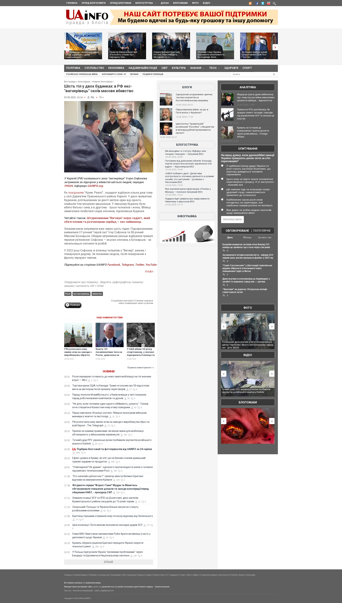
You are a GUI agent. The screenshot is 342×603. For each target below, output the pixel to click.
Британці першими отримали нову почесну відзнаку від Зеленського (112, 516)
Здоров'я (231, 68)
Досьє (165, 3)
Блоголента (224, 575)
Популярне (262, 230)
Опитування (247, 148)
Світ (164, 68)
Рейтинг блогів (237, 575)
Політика (73, 68)
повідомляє (76, 192)
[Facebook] (256, 4)
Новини (109, 371)
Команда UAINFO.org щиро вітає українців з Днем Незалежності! (82, 55)
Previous (65, 47)
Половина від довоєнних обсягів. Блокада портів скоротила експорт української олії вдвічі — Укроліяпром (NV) (188, 163)
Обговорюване (237, 230)
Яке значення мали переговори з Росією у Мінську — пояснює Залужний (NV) (188, 190)
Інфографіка (187, 216)
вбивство (97, 294)
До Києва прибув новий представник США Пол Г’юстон (254, 54)
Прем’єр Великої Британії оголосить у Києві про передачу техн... (123, 54)
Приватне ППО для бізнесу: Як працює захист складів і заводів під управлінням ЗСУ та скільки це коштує (255, 114)
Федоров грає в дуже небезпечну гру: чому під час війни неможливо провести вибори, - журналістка (255, 97)
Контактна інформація (83, 590)
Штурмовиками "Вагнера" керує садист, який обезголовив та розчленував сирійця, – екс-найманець (107, 219)
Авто (162, 575)
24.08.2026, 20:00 (174, 157)
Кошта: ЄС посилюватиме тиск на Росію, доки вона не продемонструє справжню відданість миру (109, 356)
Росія (67, 294)
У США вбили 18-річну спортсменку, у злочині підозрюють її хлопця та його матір (141, 353)
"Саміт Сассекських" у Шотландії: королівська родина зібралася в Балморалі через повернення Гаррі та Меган (247, 268)
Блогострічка (143, 3)
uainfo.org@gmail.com (104, 590)
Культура (179, 68)
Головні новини (80, 575)
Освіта (156, 575)
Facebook (113, 264)
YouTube (151, 264)
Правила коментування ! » (140, 367)
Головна (71, 3)
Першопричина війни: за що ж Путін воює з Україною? (192, 111)
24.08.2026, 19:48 (174, 169)
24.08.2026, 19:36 (174, 185)
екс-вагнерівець (81, 294)
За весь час (264, 237)
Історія (148, 575)
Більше (108, 561)
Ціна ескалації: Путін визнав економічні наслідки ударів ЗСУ (107, 524)
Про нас (67, 590)
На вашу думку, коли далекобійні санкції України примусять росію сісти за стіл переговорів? (247, 158)
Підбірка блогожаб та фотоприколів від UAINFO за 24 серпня (114, 449)
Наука (140, 575)
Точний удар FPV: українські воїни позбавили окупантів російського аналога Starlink (246, 390)
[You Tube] (268, 4)
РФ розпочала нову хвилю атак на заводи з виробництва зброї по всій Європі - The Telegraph (78, 355)
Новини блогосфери (102, 81)
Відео (206, 3)
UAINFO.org (95, 186)
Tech (211, 68)
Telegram (127, 264)
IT (167, 575)
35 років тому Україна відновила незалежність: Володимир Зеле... (211, 54)
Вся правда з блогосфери (77, 81)
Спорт (247, 68)
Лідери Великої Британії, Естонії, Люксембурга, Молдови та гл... (167, 54)
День (230, 237)
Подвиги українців (152, 74)
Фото (195, 3)
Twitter (139, 264)
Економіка (116, 68)
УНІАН (68, 186)
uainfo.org (97, 587)
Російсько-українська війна (82, 74)
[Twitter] (262, 4)
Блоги (187, 87)
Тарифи (134, 74)
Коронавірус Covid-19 (114, 74)
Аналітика (248, 87)
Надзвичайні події (143, 68)
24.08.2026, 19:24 (174, 195)
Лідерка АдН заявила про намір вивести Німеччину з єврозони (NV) (187, 200)
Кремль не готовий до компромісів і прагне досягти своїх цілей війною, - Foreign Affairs (253, 132)
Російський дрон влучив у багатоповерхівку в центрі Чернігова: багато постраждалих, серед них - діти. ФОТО (247, 345)
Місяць (247, 237)
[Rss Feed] (250, 4)
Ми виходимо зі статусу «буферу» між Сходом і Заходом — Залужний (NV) (185, 152)
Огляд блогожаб (120, 3)
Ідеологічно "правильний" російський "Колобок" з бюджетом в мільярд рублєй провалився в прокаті (195, 128)
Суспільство (94, 68)
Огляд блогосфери (94, 3)
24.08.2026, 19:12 (174, 204)
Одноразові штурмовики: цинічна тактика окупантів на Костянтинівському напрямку (194, 97)
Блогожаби (180, 3)
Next (276, 47)
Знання (194, 68)
